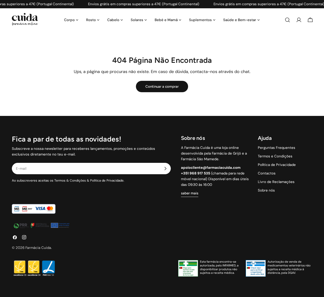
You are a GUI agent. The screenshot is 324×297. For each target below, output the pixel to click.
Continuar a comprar (162, 86)
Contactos (267, 173)
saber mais (189, 193)
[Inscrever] (165, 169)
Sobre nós (266, 190)
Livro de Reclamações (276, 181)
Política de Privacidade (107, 180)
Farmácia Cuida (38, 247)
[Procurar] (287, 20)
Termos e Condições (275, 156)
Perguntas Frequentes (276, 147)
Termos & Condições (70, 180)
